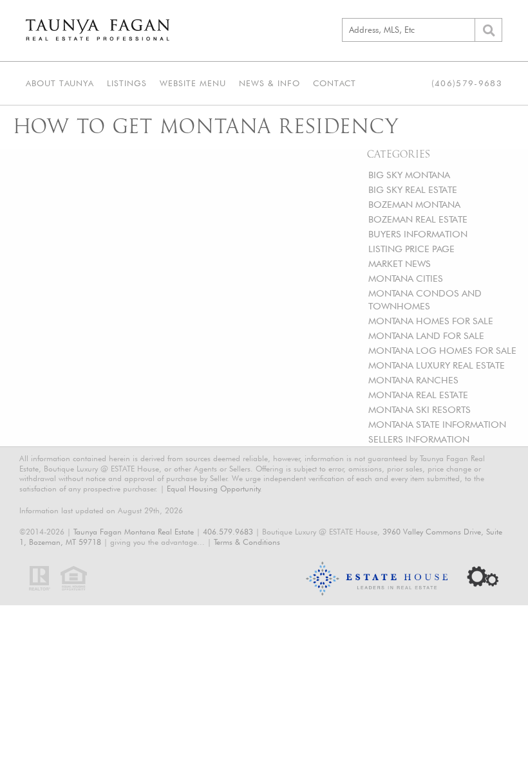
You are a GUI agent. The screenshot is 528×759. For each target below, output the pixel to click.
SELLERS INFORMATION (418, 439)
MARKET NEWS (399, 263)
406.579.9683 (228, 531)
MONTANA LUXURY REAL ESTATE (436, 365)
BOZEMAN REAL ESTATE (417, 219)
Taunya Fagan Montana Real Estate (133, 531)
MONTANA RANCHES (413, 379)
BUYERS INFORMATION (417, 233)
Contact (334, 83)
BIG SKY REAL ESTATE (412, 189)
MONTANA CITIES (405, 278)
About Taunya (60, 83)
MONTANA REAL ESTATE (418, 394)
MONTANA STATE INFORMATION (437, 424)
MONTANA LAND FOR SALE (426, 335)
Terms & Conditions (247, 542)
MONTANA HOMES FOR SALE (430, 320)
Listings (127, 83)
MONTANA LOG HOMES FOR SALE (442, 350)
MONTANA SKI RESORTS (419, 409)
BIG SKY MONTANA (409, 174)
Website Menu (193, 83)
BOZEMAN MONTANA (414, 204)
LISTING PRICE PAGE (411, 248)
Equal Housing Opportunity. (214, 488)
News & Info (269, 83)
